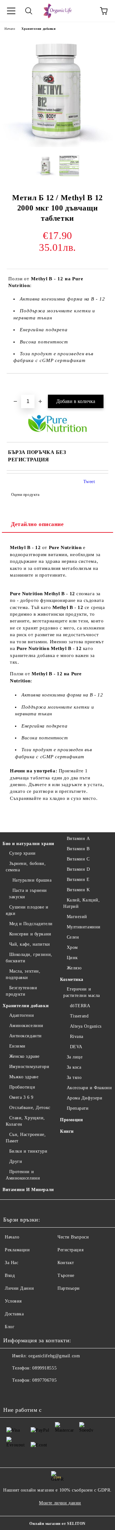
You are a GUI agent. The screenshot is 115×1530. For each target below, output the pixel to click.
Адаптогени (21, 1015)
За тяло (74, 1077)
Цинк (72, 957)
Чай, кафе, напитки (29, 944)
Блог (9, 1326)
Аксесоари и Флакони (89, 1087)
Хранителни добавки (38, 28)
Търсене (65, 1275)
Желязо (74, 968)
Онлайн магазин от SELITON (57, 1523)
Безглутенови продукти (21, 991)
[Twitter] (25, 1393)
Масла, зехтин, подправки (23, 974)
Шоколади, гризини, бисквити (29, 957)
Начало (9, 28)
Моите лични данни (60, 1503)
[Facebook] (11, 1393)
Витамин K (78, 889)
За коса (74, 1067)
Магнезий (77, 916)
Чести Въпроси (73, 1237)
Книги (67, 1131)
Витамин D (78, 869)
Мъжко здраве (23, 1076)
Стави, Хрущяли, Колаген (25, 1121)
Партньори (68, 1288)
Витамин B (78, 848)
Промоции (71, 1119)
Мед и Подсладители (31, 923)
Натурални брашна (32, 880)
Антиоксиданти (25, 1035)
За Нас (11, 1262)
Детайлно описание (37, 524)
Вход (10, 1275)
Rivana (76, 1036)
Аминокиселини (26, 1025)
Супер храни (22, 853)
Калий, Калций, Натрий (81, 903)
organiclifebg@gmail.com (54, 1355)
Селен (73, 937)
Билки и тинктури (28, 1151)
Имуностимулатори (29, 1066)
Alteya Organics (86, 1026)
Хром (72, 947)
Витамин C (78, 859)
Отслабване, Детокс (29, 1107)
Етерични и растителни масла (81, 992)
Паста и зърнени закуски (28, 893)
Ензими (17, 1046)
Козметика (71, 979)
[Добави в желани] (103, 384)
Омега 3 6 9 (21, 1097)
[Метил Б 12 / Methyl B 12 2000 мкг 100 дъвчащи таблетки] (57, 145)
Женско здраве (24, 1056)
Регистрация (70, 1249)
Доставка (14, 1314)
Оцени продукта (25, 494)
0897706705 (44, 1380)
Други (15, 1161)
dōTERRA (80, 1005)
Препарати (78, 1108)
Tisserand (79, 1016)
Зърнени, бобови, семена (26, 866)
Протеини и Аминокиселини (23, 1174)
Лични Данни (19, 1288)
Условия (13, 1301)
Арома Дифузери (84, 1098)
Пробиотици (22, 1087)
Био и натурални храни (28, 843)
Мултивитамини (84, 927)
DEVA (76, 1046)
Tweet (89, 481)
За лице (74, 1057)
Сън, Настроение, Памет (26, 1137)
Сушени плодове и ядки (27, 910)
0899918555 (44, 1368)
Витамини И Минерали (28, 1189)
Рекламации (17, 1249)
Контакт (65, 1262)
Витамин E (78, 879)
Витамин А (78, 838)
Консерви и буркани (30, 934)
